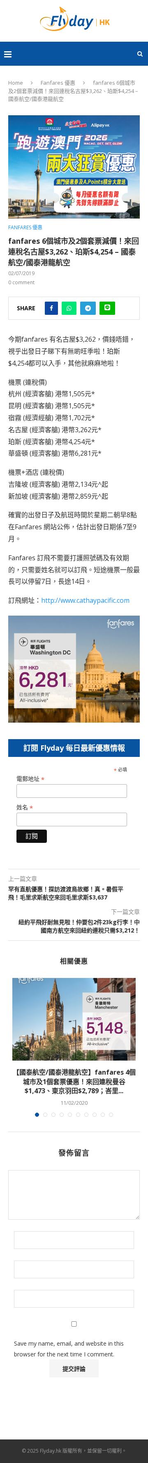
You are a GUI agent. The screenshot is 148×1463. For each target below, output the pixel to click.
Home (15, 82)
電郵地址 (30, 779)
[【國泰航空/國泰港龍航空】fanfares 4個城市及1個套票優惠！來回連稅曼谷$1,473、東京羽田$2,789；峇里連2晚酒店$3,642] (74, 1019)
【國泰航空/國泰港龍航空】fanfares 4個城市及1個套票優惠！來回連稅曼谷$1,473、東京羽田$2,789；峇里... (74, 1081)
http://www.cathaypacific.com (85, 600)
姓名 (24, 807)
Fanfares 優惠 (58, 82)
